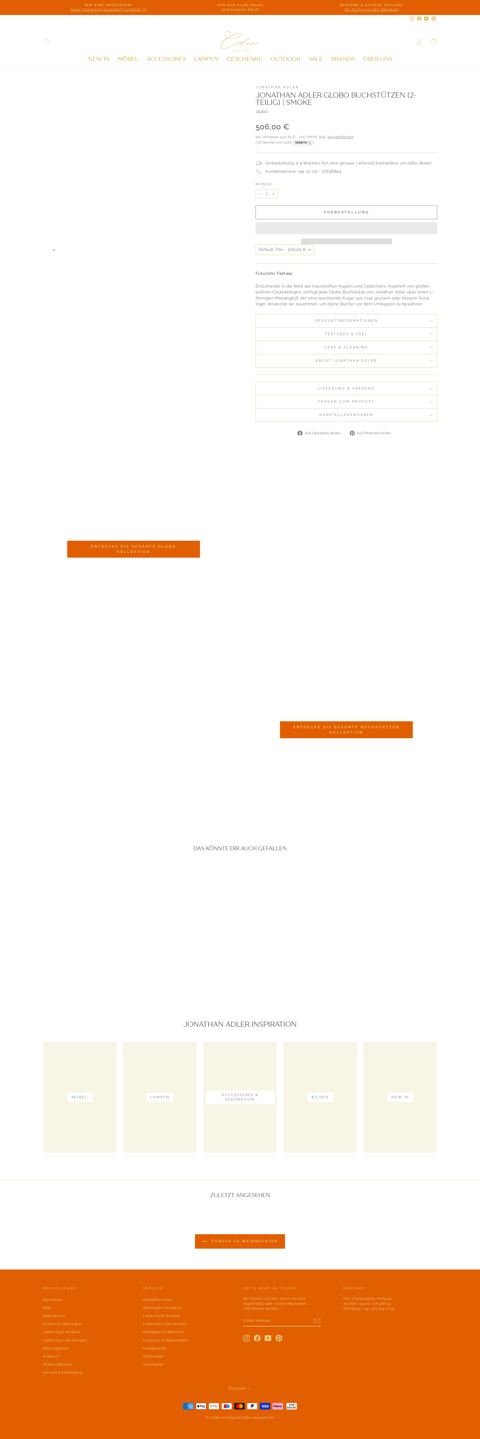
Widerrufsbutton (57, 1364)
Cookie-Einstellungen (62, 1324)
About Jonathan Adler (346, 361)
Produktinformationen (346, 321)
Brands (343, 59)
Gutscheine (153, 1364)
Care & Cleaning (346, 347)
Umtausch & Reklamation (165, 1340)
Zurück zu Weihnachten (244, 1241)
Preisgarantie (155, 1348)
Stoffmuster (153, 1356)
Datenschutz (54, 1316)
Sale (316, 59)
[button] (346, 228)
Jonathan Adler (277, 87)
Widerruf (51, 1356)
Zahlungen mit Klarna (162, 1308)
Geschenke (244, 59)
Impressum (52, 1300)
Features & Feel (346, 334)
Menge (264, 184)
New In (98, 59)
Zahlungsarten (56, 1348)
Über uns (377, 59)
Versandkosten (340, 137)
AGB (47, 1308)
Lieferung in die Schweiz (65, 1340)
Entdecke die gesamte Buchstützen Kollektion (346, 729)
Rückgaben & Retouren (163, 1332)
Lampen (206, 59)
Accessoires (166, 59)
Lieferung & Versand (346, 388)
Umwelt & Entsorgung (62, 1372)
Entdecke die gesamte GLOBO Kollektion (133, 548)
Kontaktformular (157, 1300)
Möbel (128, 59)
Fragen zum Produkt (346, 401)
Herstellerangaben (346, 415)
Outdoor (286, 59)
